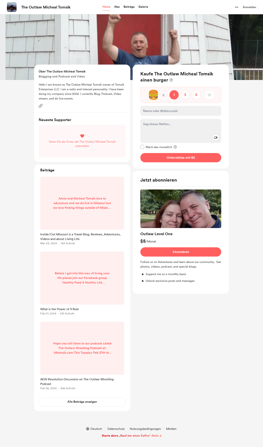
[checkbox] (156, 146)
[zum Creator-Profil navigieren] (12, 7)
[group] (180, 236)
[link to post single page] (82, 211)
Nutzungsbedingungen (145, 429)
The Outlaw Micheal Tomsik (45, 7)
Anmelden (249, 7)
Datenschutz (116, 429)
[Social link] (41, 106)
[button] (106, 7)
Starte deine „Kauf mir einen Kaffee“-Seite (130, 435)
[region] (181, 116)
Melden (171, 429)
